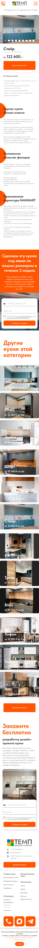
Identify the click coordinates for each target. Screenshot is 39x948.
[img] (19, 3)
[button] (20, 65)
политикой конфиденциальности (24, 316)
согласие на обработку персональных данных (17, 317)
